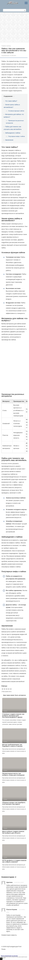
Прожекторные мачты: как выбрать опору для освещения (13, 774)
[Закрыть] (1, 959)
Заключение (9, 140)
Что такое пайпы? (11, 101)
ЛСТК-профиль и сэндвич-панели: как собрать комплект (14, 861)
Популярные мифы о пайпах (16, 136)
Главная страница (6, 45)
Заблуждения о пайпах (12, 133)
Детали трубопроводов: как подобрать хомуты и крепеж (12, 745)
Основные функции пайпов (16, 111)
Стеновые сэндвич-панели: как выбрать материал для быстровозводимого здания (13, 715)
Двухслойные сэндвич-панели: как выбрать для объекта (13, 832)
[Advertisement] (14, 27)
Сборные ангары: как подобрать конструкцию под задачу (13, 803)
